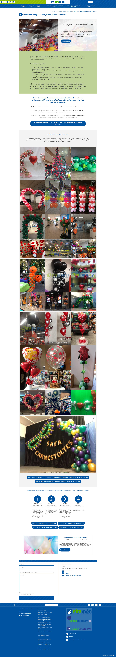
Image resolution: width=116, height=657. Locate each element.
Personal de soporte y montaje (43, 642)
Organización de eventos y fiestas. (90, 6)
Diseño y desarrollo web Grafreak (109, 655)
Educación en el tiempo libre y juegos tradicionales (74, 6)
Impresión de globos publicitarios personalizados (44, 647)
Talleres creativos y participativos (43, 633)
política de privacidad (29, 593)
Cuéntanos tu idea (66, 41)
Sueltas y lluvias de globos (42, 614)
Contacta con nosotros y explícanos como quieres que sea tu (58, 477)
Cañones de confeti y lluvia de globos (44, 622)
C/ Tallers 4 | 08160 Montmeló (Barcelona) (72, 575)
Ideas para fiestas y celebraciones (44, 640)
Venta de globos (38, 6)
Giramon (53, 11)
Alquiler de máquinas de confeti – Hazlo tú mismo (45, 628)
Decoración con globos (69, 11)
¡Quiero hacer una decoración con (44, 523)
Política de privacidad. (24, 615)
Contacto (90, 1)
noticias (21, 611)
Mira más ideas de (58, 481)
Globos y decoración (60, 11)
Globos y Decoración (23, 6)
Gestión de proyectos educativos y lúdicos (44, 636)
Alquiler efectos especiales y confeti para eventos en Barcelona (53, 6)
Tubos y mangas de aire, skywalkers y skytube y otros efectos (44, 625)
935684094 (104, 1)
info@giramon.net (97, 1)
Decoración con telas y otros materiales (45, 612)
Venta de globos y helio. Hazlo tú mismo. (43, 650)
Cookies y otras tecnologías (25, 613)
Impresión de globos (31, 6)
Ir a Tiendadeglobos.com (64, 549)
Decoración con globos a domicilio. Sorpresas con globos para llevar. (44, 616)
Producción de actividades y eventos (44, 644)
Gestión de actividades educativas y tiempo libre (26, 609)
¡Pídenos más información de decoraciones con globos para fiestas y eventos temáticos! (58, 123)
